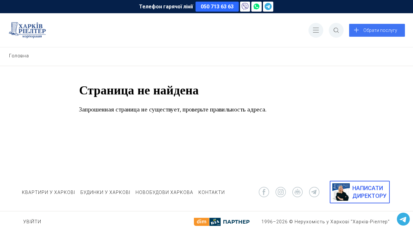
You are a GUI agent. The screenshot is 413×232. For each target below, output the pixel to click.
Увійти (32, 221)
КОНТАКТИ (211, 192)
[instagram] (281, 192)
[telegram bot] (297, 192)
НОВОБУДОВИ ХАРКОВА (164, 192)
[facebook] (264, 192)
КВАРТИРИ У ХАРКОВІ (48, 192)
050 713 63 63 (217, 7)
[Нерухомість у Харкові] (27, 30)
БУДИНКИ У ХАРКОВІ (105, 192)
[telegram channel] (314, 192)
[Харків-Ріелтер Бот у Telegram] (403, 219)
